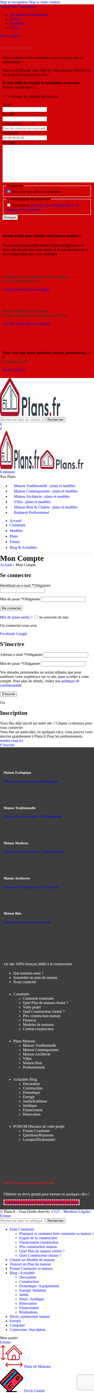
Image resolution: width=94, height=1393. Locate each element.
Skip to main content (44, 2)
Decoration (31, 1084)
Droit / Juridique (31, 1299)
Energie (29, 1097)
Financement (32, 1110)
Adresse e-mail (21, 654)
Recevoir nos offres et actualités (36, 192)
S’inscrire (8, 694)
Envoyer (10, 217)
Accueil (6, 565)
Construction (32, 1088)
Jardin (23, 1295)
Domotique (31, 1092)
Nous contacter (24, 982)
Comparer (17, 1325)
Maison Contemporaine (41, 1050)
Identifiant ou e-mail (25, 585)
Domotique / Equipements (39, 1286)
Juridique (30, 1105)
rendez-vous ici (12, 741)
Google (21, 634)
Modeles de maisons (38, 1025)
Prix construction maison (41, 1016)
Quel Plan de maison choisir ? (45, 1003)
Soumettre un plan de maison (35, 977)
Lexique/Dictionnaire (39, 1139)
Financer (29, 1020)
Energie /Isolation (32, 1290)
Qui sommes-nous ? (28, 973)
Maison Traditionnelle (39, 1045)
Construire (21, 994)
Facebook (8, 634)
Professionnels (34, 1067)
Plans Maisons (24, 1041)
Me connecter (11, 608)
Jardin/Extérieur (35, 1101)
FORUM (38, 1126)
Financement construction (38, 1242)
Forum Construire (36, 1131)
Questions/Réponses (38, 1135)
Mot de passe (20, 599)
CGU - (57, 1211)
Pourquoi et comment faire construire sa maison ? (56, 1234)
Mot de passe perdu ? (16, 617)
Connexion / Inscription (28, 1330)
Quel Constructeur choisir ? (44, 1011)
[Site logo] (30, 415)
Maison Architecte (37, 1054)
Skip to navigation (14, 2)
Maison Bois (32, 1063)
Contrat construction (38, 1029)
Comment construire (38, 998)
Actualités (25, 1079)
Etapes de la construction (38, 1238)
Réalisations (28, 1312)
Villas (27, 1058)
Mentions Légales (76, 1211)
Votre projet (32, 1007)
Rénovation (31, 1114)
